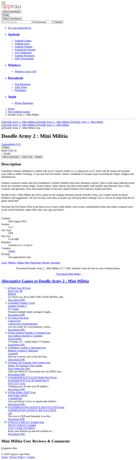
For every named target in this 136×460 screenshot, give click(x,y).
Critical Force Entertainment (22, 323)
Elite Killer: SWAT (18, 395)
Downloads (15, 78)
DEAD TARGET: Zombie (22, 425)
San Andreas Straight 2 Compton (25, 335)
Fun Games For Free (19, 368)
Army (4, 262)
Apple (12, 96)
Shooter (46, 262)
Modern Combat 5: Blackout (23, 350)
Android (14, 34)
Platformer (35, 262)
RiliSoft (12, 294)
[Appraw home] (11, 8)
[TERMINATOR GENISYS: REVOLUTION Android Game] (36, 407)
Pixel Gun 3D (15, 291)
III (4, 3)
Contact (31, 457)
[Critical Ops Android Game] (18, 317)
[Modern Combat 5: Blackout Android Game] (27, 347)
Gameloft (13, 353)
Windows (14, 65)
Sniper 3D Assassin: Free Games (25, 365)
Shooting (55, 262)
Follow (6, 147)
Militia (20, 262)
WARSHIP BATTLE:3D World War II (28, 380)
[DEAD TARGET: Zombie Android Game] (26, 422)
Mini (27, 262)
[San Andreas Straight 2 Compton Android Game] (29, 332)
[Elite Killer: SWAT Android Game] (22, 392)
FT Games (13, 308)
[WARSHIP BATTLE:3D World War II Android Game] (32, 377)
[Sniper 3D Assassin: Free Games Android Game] (29, 362)
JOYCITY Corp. (17, 383)
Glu (10, 413)
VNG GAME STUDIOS (21, 428)
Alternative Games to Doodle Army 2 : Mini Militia (45, 281)
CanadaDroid (15, 398)
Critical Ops (14, 320)
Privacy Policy (17, 457)
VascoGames (15, 338)
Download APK (16, 300)
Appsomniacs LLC (11, 144)
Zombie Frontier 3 (17, 306)
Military (12, 262)
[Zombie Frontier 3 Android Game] (21, 303)
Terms (4, 457)
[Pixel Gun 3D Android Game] (19, 288)
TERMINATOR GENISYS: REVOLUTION (32, 410)
